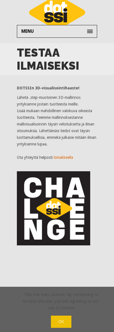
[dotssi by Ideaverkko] (57, 12)
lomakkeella (63, 157)
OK (61, 322)
